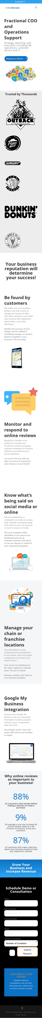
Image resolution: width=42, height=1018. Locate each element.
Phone (6, 929)
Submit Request (27, 951)
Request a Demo (14, 58)
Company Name (10, 919)
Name (6, 899)
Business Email (10, 909)
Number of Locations (12, 939)
